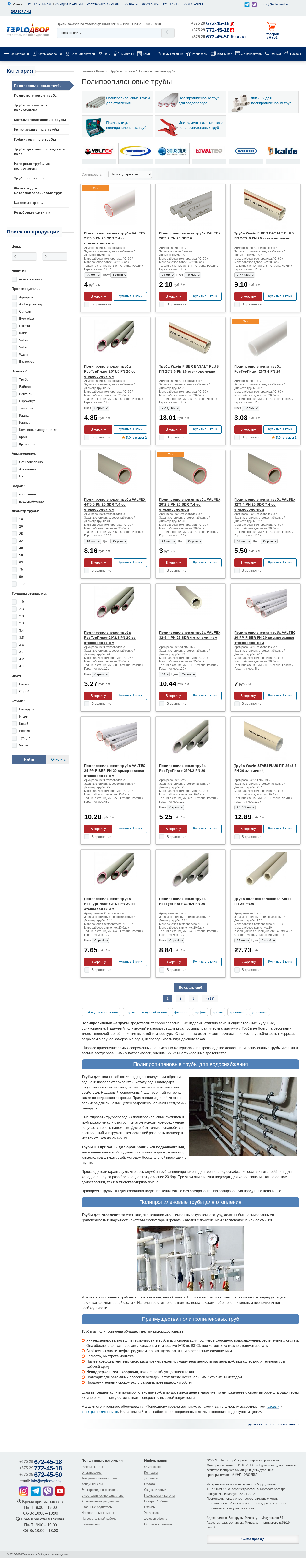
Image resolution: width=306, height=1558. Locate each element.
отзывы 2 (136, 437)
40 (21, 548)
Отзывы (149, 1507)
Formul (24, 326)
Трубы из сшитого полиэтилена (30, 107)
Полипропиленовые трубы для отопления (128, 100)
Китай (23, 723)
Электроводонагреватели (100, 1490)
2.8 (21, 616)
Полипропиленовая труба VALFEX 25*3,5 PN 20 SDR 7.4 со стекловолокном (115, 238)
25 (21, 534)
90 (21, 577)
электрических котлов (100, 1412)
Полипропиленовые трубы (38, 85)
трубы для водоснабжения (146, 1012)
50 (21, 555)
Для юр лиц (21, 11)
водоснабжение (31, 501)
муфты (200, 1012)
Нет (22, 476)
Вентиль (25, 394)
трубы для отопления (101, 1012)
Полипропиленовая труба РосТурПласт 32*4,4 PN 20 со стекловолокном (110, 904)
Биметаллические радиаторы (103, 1495)
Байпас (25, 387)
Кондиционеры (92, 1484)
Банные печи (91, 1524)
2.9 (21, 623)
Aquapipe (26, 297)
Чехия (24, 745)
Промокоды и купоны (159, 1495)
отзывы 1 (286, 437)
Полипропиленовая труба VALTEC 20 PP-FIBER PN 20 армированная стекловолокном (265, 637)
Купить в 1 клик (130, 296)
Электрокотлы (92, 1472)
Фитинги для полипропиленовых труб (271, 100)
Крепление (27, 444)
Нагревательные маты (98, 1513)
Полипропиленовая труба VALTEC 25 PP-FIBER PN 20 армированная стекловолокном (115, 771)
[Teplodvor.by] (28, 30)
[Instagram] (23, 1491)
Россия (24, 731)
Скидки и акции (69, 4)
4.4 (21, 666)
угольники (259, 1012)
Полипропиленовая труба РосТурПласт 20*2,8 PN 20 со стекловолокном (110, 637)
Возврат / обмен (156, 1501)
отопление (27, 494)
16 (21, 519)
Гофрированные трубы (35, 139)
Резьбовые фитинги (32, 212)
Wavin (23, 354)
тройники (237, 1012)
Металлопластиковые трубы (40, 120)
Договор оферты (156, 1518)
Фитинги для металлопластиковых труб (38, 190)
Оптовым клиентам (158, 1524)
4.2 (21, 659)
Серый (24, 691)
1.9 (21, 602)
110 (22, 584)
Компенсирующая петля (38, 430)
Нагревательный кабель (99, 1518)
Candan (25, 311)
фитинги (180, 1012)
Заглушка (26, 408)
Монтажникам (38, 4)
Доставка (150, 4)
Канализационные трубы (36, 129)
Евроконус (27, 401)
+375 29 (210, 23)
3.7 (21, 652)
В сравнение (101, 304)
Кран (23, 437)
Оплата (131, 4)
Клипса (24, 422)
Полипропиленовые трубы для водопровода (200, 100)
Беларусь (26, 361)
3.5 (21, 637)
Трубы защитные (29, 178)
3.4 (21, 630)
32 (21, 541)
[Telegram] (246, 4)
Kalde (23, 333)
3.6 (21, 645)
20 (21, 526)
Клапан (25, 415)
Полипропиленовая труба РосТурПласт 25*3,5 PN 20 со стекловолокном (110, 371)
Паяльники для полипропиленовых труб (126, 125)
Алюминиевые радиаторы (100, 1501)
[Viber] (254, 4)
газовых (272, 1406)
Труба (23, 379)
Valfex (23, 340)
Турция (24, 738)
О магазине (194, 4)
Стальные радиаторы (97, 1507)
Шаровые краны (29, 203)
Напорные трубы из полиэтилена (32, 166)
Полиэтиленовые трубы (36, 95)
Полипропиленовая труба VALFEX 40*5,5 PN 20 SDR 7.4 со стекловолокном (115, 504)
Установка (151, 1513)
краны (218, 1012)
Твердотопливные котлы (99, 1478)
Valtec (23, 347)
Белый (24, 684)
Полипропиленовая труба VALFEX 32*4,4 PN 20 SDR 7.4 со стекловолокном (265, 504)
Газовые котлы (92, 1467)
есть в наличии (31, 279)
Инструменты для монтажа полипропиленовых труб (201, 125)
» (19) (209, 998)
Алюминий (27, 469)
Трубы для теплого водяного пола (40, 151)
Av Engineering (30, 304)
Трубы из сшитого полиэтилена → (272, 1424)
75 (21, 569)
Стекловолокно (31, 462)
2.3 (21, 609)
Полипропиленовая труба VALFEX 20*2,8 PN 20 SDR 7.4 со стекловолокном (190, 504)
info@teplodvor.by (275, 4)
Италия (25, 716)
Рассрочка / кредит (104, 4)
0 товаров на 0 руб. (271, 35)
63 (21, 562)
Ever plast (26, 318)
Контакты (171, 4)
